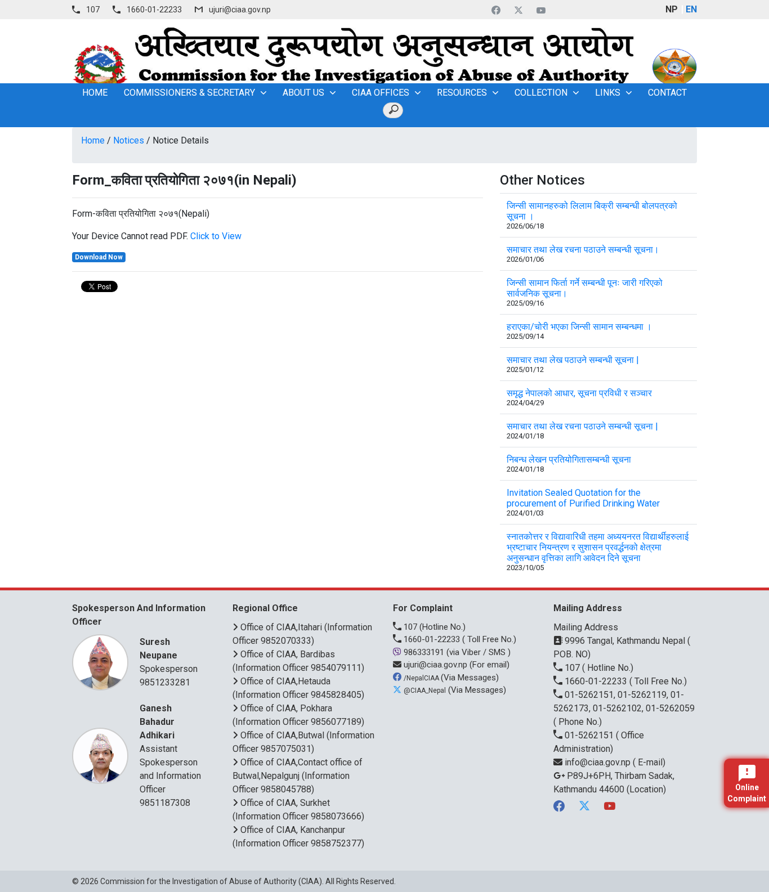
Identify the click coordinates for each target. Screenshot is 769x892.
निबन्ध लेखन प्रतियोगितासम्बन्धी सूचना (569, 459)
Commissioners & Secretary (189, 92)
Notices (128, 140)
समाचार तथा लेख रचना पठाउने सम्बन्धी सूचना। (583, 249)
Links (607, 92)
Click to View (216, 236)
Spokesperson (169, 655)
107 (93, 9)
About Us (303, 92)
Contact (667, 92)
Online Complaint (746, 793)
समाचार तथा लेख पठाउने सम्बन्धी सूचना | (573, 360)
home (95, 92)
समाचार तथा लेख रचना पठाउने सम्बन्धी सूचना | (582, 426)
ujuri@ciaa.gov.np (240, 9)
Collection (541, 92)
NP (671, 9)
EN (691, 9)
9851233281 (165, 682)
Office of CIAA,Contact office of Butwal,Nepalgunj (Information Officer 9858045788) (298, 776)
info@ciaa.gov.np (597, 762)
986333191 (423, 652)
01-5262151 (589, 735)
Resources (462, 92)
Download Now (99, 257)
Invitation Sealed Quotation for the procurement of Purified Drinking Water (583, 498)
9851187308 (165, 802)
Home (93, 140)
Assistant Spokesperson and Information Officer (170, 749)
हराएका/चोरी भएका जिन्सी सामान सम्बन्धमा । (579, 326)
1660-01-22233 (154, 9)
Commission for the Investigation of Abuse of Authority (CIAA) (211, 881)
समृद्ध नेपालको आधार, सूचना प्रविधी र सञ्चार (579, 393)
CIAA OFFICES (380, 92)
